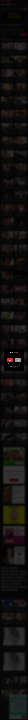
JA (10, 360)
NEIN (18, 360)
